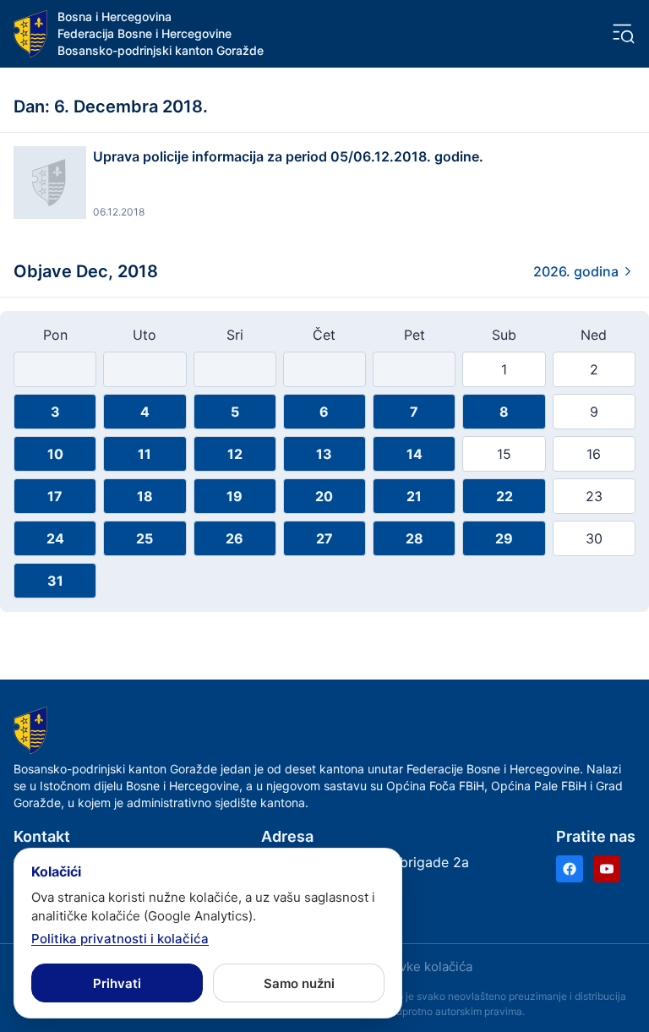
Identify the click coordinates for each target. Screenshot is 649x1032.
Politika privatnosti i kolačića (120, 939)
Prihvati (117, 983)
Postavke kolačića (419, 966)
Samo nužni (299, 983)
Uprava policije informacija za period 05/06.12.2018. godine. (288, 156)
